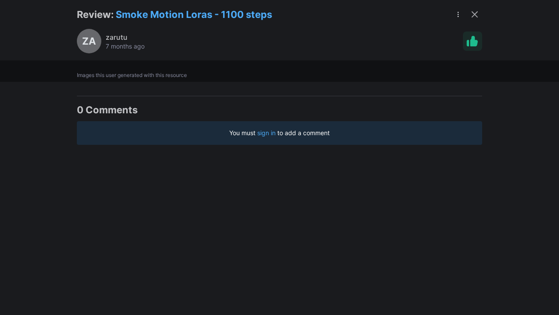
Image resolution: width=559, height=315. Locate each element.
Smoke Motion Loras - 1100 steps (194, 14)
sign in (266, 132)
